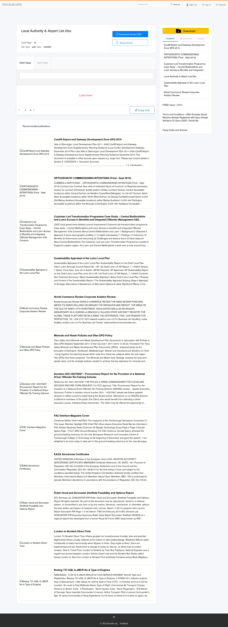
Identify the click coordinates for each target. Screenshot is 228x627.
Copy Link (144, 110)
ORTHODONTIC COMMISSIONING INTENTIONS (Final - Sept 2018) (92, 178)
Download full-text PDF (130, 34)
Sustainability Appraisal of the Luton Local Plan (82, 258)
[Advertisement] (114, 18)
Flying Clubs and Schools (175, 130)
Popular (201, 38)
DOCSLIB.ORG (12, 4)
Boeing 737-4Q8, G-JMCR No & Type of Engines (82, 569)
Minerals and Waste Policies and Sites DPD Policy (83, 335)
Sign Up (193, 4)
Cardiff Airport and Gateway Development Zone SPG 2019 (88, 139)
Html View (25, 63)
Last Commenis (185, 38)
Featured (170, 38)
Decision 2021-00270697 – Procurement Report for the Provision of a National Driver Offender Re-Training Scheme (99, 375)
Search (176, 4)
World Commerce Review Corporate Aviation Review (85, 296)
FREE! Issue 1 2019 (172, 104)
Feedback (124, 623)
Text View (42, 63)
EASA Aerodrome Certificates (71, 454)
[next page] (34, 110)
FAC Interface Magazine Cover (71, 415)
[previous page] (19, 110)
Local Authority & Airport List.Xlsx (180, 76)
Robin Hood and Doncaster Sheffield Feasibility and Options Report (94, 492)
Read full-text (126, 42)
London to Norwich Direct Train (72, 531)
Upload (222, 4)
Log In (207, 4)
